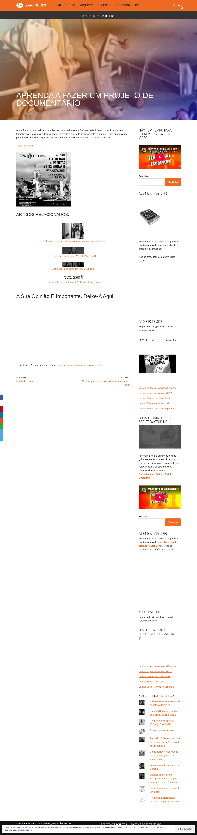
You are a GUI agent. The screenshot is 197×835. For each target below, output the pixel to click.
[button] (143, 5)
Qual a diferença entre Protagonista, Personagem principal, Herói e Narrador (163, 778)
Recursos (105, 5)
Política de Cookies (24, 830)
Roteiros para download (162, 730)
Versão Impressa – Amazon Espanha (158, 388)
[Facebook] (1, 397)
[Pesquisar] (174, 5)
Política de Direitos (114, 824)
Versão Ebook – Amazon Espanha (156, 408)
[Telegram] (1, 438)
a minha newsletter (160, 241)
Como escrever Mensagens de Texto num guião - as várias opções (164, 755)
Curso (70, 5)
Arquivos (86, 5)
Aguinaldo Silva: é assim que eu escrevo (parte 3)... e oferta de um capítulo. (165, 742)
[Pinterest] (1, 409)
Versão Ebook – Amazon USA (154, 403)
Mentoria (123, 5)
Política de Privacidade (146, 824)
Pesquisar (144, 176)
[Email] (1, 432)
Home (58, 5)
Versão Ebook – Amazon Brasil (154, 398)
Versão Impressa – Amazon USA (155, 393)
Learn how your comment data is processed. (79, 365)
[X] (1, 403)
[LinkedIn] (1, 415)
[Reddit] (1, 420)
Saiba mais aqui (24, 145)
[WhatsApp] (1, 426)
